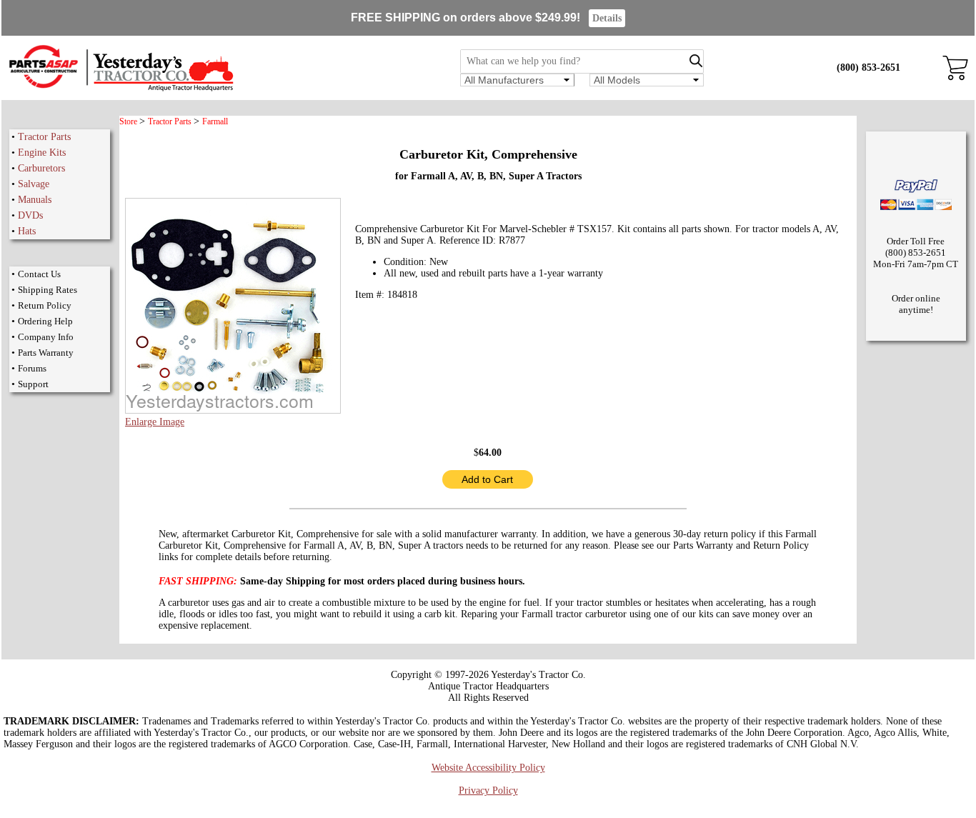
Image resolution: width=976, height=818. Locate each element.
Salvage (33, 184)
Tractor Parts (44, 136)
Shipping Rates (47, 289)
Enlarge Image (154, 422)
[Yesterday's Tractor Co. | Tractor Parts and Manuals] (120, 89)
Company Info (46, 336)
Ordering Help (45, 321)
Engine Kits (42, 152)
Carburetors (41, 168)
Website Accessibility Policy (488, 767)
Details (607, 18)
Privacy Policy (488, 790)
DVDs (30, 215)
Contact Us (39, 274)
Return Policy (44, 305)
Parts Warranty (46, 352)
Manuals (34, 199)
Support (33, 384)
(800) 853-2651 (868, 67)
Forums (32, 368)
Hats (27, 231)
